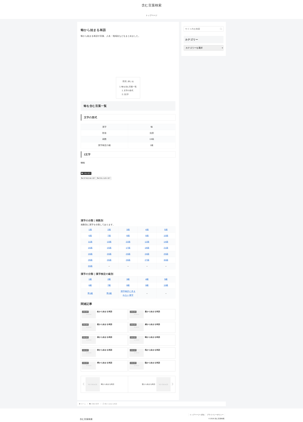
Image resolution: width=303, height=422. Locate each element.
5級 (166, 279)
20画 (109, 254)
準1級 (90, 293)
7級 (109, 285)
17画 (128, 248)
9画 (147, 235)
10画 (166, 235)
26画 (109, 260)
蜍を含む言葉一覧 (129, 87)
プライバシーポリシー (215, 415)
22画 (128, 242)
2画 (109, 229)
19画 (90, 254)
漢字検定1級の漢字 (89, 178)
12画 (147, 242)
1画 (90, 229)
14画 (166, 242)
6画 (90, 235)
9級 (147, 285)
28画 (90, 260)
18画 (147, 248)
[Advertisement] (128, 57)
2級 (109, 279)
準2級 (109, 293)
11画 (90, 242)
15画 (109, 248)
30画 (166, 260)
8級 (128, 285)
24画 (147, 254)
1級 (90, 279)
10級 (166, 285)
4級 (147, 279)
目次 (125, 81)
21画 (166, 248)
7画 (109, 235)
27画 (147, 260)
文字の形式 (128, 90)
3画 (128, 229)
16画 (90, 248)
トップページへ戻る (197, 415)
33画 (90, 266)
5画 (166, 229)
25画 (166, 254)
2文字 (126, 94)
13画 (109, 242)
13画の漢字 (87, 173)
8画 (128, 235)
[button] (221, 29)
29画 (128, 260)
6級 (90, 285)
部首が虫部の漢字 (105, 178)
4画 (147, 229)
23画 (128, 254)
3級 (128, 279)
